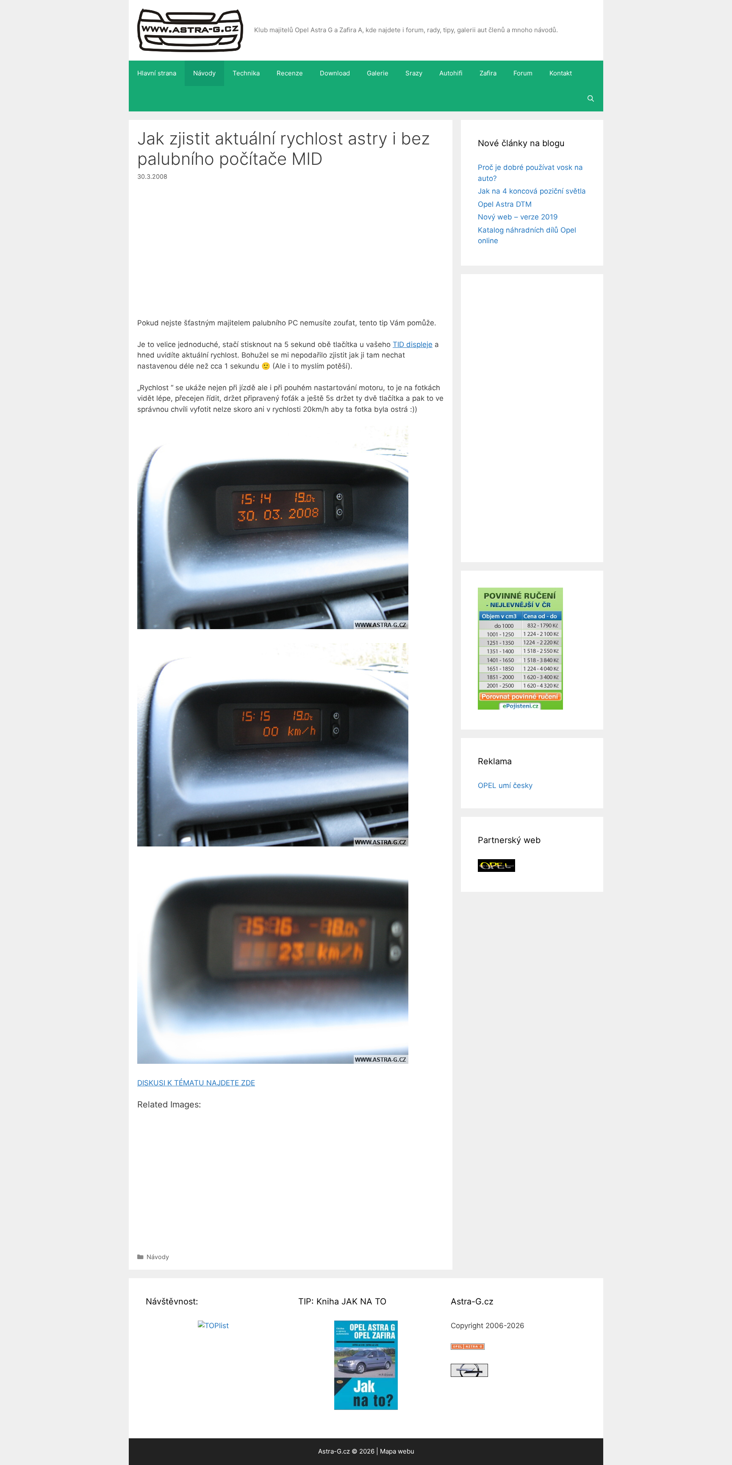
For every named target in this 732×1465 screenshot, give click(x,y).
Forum (522, 73)
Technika (246, 73)
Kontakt (560, 73)
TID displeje (413, 344)
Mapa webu (397, 1451)
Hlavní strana (156, 73)
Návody (204, 73)
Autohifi (451, 73)
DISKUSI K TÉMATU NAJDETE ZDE (196, 1083)
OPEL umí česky (505, 785)
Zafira (488, 73)
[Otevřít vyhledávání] (590, 98)
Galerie (377, 73)
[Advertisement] (290, 255)
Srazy (413, 73)
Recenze (290, 73)
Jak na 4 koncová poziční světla (532, 191)
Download (335, 73)
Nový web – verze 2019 (518, 217)
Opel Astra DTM (505, 204)
